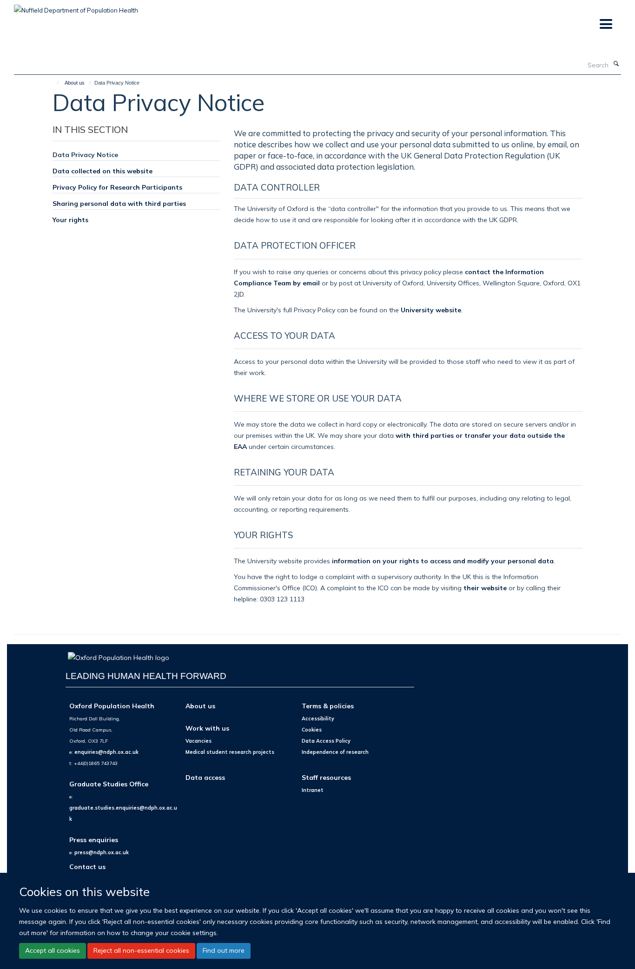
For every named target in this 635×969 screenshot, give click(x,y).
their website (485, 588)
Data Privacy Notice (85, 154)
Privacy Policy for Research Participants (117, 187)
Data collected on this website (102, 171)
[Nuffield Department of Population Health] (76, 7)
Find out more (224, 950)
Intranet (313, 790)
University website (431, 310)
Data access (205, 777)
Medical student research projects (229, 752)
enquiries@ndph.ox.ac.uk (106, 752)
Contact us (87, 866)
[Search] (616, 64)
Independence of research (335, 752)
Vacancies (198, 741)
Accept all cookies (52, 950)
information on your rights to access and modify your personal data (443, 561)
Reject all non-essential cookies (141, 950)
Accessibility (318, 718)
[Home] (54, 83)
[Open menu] (605, 24)
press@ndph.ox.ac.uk (101, 852)
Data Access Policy (326, 741)
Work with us (207, 728)
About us (75, 83)
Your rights (70, 220)
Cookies (312, 729)
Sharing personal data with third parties (119, 203)
